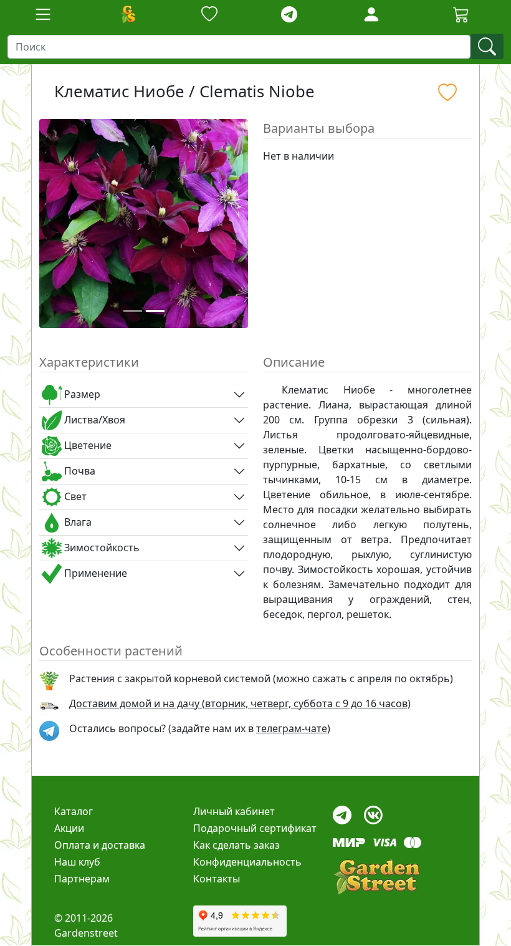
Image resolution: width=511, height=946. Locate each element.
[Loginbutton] (371, 14)
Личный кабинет (234, 811)
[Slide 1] (132, 311)
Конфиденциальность (247, 862)
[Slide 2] (155, 311)
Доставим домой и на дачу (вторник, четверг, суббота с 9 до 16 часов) (240, 703)
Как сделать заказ (236, 845)
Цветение (87, 445)
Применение (94, 573)
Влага (77, 522)
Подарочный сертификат (255, 828)
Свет (74, 496)
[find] (487, 46)
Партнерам (82, 879)
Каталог (73, 811)
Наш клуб (77, 862)
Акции (69, 828)
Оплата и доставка (99, 845)
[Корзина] (461, 14)
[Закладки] (209, 14)
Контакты (216, 879)
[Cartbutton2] (461, 14)
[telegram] (289, 14)
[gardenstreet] (376, 877)
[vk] (373, 811)
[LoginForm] (371, 13)
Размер (81, 394)
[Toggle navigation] (43, 14)
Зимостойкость (101, 547)
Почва (78, 471)
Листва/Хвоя (93, 420)
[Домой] (128, 14)
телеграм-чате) (293, 728)
